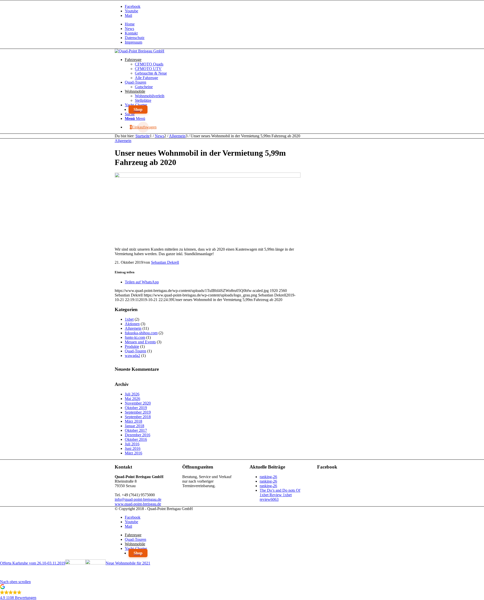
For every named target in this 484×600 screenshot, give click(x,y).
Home (130, 24)
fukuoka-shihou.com (141, 333)
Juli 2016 (132, 444)
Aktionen (132, 324)
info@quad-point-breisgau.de (138, 499)
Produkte (132, 346)
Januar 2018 (134, 426)
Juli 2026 (132, 394)
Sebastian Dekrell (165, 262)
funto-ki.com (135, 337)
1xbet (129, 319)
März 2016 (133, 453)
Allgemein (123, 141)
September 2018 (138, 417)
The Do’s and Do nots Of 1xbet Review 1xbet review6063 (280, 495)
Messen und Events (140, 342)
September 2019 (138, 412)
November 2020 (138, 403)
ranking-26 (268, 477)
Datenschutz (134, 38)
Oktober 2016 (136, 439)
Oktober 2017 (136, 430)
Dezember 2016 (137, 435)
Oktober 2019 (136, 408)
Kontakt (131, 33)
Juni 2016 (132, 448)
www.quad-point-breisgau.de (138, 504)
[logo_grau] (139, 51)
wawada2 (132, 355)
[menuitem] (247, 24)
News (129, 28)
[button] (242, 593)
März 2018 (133, 421)
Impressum (133, 42)
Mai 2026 (132, 398)
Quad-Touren (135, 351)
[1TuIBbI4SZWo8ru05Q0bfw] (207, 176)
